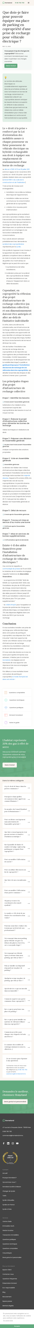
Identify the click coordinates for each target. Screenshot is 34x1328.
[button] (28, 3)
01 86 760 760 (22, 1070)
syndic (18, 247)
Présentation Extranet (10, 1283)
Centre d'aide (7, 1221)
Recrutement (7, 1297)
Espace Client (7, 1270)
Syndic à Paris (7, 1209)
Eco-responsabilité (9, 1288)
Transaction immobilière (11, 1235)
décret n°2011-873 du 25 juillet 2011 (17, 169)
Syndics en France (9, 1205)
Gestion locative (8, 1230)
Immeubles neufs (8, 1226)
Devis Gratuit (11, 66)
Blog (4, 1292)
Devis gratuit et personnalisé (15, 1102)
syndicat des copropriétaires (13, 244)
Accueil (5, 1173)
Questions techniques (10, 1244)
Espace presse (7, 1301)
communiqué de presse (11, 569)
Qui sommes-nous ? (9, 1182)
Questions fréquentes (10, 1279)
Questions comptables (10, 1248)
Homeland (6, 660)
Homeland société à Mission (12, 1187)
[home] (7, 2)
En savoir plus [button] (8, 1320)
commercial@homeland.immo (13, 1135)
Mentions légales (8, 1306)
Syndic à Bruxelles (8, 1200)
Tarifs (4, 1196)
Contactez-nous (8, 1274)
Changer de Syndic (9, 1191)
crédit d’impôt (10, 605)
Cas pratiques (7, 1253)
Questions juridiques (9, 1239)
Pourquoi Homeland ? (10, 1178)
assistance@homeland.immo (16, 1074)
